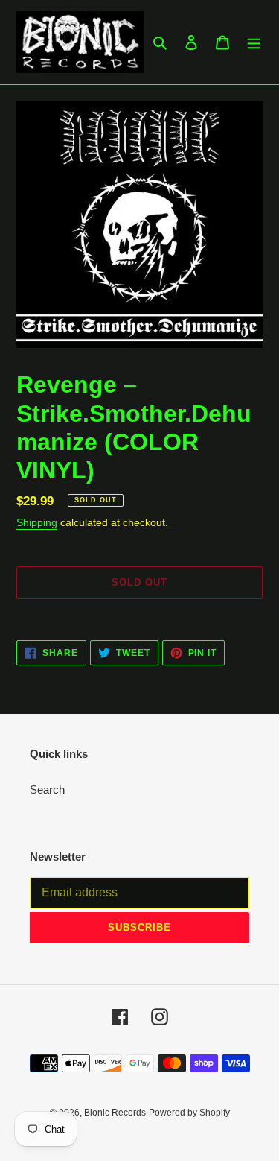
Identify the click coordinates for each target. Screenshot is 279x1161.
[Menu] (253, 42)
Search (47, 789)
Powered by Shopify (189, 1112)
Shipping (36, 522)
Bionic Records (115, 1112)
